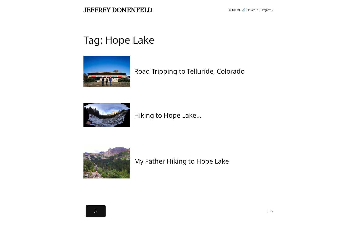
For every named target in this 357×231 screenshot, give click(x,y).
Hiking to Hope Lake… (167, 115)
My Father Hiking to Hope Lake (181, 161)
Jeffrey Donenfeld (117, 10)
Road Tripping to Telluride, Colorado (189, 71)
